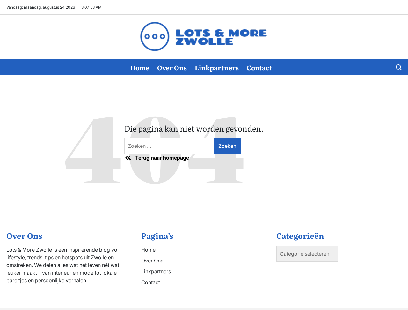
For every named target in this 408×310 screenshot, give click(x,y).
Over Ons (172, 67)
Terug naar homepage (162, 158)
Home (139, 67)
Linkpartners (217, 67)
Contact (259, 67)
